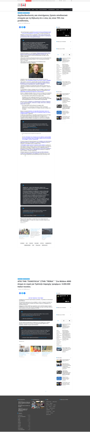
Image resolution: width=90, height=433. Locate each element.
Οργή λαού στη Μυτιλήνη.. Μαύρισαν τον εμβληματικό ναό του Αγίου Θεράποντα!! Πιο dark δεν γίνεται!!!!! (66, 60)
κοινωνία (19, 425)
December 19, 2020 (41, 215)
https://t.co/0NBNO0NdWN (28, 212)
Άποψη (37, 9)
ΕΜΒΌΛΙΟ (51, 403)
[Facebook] (20, 27)
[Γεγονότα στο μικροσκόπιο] (22, 5)
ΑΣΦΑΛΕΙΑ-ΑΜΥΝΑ (48, 401)
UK (27, 243)
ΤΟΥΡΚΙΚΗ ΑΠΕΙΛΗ (48, 411)
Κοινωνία (62, 9)
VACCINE (36, 243)
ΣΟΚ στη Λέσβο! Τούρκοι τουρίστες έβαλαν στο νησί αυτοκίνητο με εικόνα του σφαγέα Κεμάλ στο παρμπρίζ (66, 83)
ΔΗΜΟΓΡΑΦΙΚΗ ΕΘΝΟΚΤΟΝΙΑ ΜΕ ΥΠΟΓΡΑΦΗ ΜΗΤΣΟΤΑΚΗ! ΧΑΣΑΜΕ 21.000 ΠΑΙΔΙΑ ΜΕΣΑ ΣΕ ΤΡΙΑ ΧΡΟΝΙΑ (66, 107)
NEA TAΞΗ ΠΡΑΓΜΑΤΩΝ (43, 9)
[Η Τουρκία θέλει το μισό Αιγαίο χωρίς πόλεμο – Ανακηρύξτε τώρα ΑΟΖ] (59, 118)
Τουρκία (54, 411)
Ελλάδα (29, 9)
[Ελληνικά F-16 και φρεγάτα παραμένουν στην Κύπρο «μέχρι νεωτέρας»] (59, 112)
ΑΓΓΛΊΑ (42, 243)
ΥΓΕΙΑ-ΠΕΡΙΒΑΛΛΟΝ (51, 9)
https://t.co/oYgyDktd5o (32, 127)
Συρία (51, 409)
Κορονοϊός (38, 245)
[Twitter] (22, 27)
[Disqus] (36, 261)
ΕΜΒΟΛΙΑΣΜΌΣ (27, 245)
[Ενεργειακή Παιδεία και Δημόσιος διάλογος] (59, 95)
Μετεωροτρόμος (20, 428)
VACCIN (31, 243)
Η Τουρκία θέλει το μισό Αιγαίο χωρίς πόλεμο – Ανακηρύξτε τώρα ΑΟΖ (66, 117)
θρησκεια (19, 422)
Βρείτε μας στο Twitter (61, 48)
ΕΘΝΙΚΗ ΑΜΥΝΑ (55, 401)
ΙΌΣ (33, 245)
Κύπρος (25, 9)
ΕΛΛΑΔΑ (47, 403)
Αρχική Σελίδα (20, 9)
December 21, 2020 (43, 129)
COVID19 (22, 243)
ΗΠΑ (46, 406)
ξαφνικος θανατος (48, 414)
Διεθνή (33, 9)
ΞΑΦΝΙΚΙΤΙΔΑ (48, 409)
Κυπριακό (54, 406)
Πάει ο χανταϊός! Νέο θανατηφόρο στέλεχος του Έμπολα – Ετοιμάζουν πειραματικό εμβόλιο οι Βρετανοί (24, 236)
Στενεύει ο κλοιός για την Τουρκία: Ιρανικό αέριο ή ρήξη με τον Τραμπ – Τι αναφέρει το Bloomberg (45, 0)
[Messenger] (24, 27)
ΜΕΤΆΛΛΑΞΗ (44, 245)
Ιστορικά (57, 9)
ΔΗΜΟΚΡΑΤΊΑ (48, 243)
